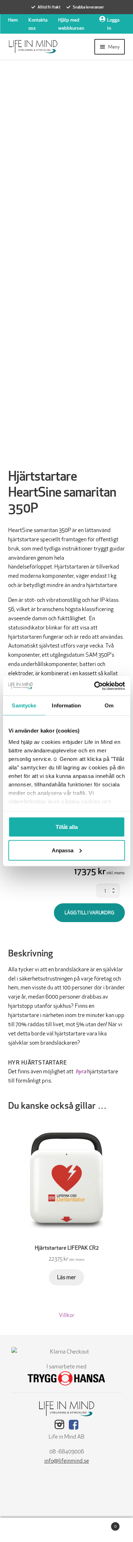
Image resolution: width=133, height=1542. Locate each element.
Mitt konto (22, 1530)
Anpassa (62, 850)
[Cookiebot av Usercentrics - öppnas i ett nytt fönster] (95, 685)
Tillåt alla (67, 827)
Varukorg (103, 1524)
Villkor (66, 1315)
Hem (13, 20)
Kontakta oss (38, 24)
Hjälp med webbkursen (71, 24)
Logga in (113, 24)
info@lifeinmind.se (66, 1460)
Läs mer (66, 1277)
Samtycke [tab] (24, 705)
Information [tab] (66, 705)
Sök (66, 1530)
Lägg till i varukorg (89, 912)
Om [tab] (109, 705)
